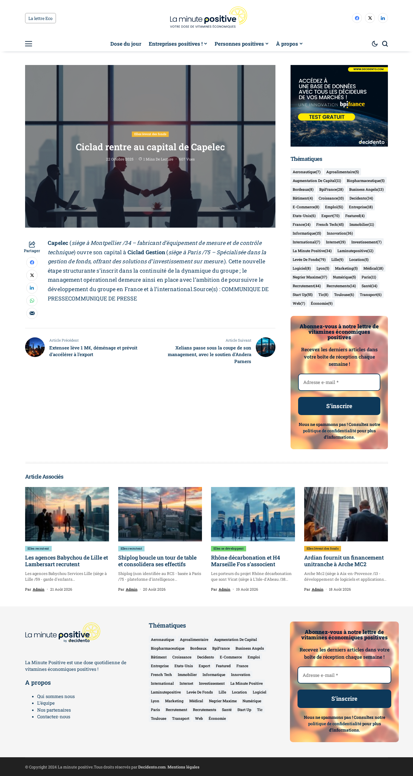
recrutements (341, 285)
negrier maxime (310, 276)
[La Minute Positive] (206, 18)
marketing (346, 268)
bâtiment (303, 198)
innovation (340, 233)
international (306, 241)
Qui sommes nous (56, 696)
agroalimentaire (342, 171)
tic (323, 294)
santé (369, 285)
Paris (369, 276)
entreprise (361, 206)
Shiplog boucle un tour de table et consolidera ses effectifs (157, 561)
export (330, 215)
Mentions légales (183, 767)
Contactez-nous (53, 716)
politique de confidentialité (329, 430)
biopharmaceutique (366, 180)
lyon (323, 268)
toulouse (344, 294)
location (359, 259)
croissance (331, 198)
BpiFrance (331, 189)
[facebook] (357, 18)
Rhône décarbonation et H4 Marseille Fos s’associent (245, 561)
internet (336, 241)
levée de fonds (309, 259)
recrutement (307, 285)
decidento (361, 198)
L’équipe (46, 703)
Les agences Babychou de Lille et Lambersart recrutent (66, 561)
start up (303, 294)
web (299, 303)
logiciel (302, 268)
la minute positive (312, 250)
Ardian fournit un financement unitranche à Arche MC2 (344, 561)
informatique (307, 233)
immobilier (362, 224)
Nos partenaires (54, 710)
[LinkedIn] (383, 18)
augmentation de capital (317, 180)
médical (373, 268)
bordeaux (303, 189)
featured (355, 215)
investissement (366, 241)
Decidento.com (152, 767)
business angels (366, 189)
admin (38, 589)
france (302, 224)
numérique (344, 276)
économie (322, 303)
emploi (334, 206)
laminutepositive (355, 250)
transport (371, 294)
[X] (370, 18)
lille (337, 259)
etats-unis (304, 215)
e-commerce (306, 206)
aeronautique (306, 171)
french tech (330, 224)
